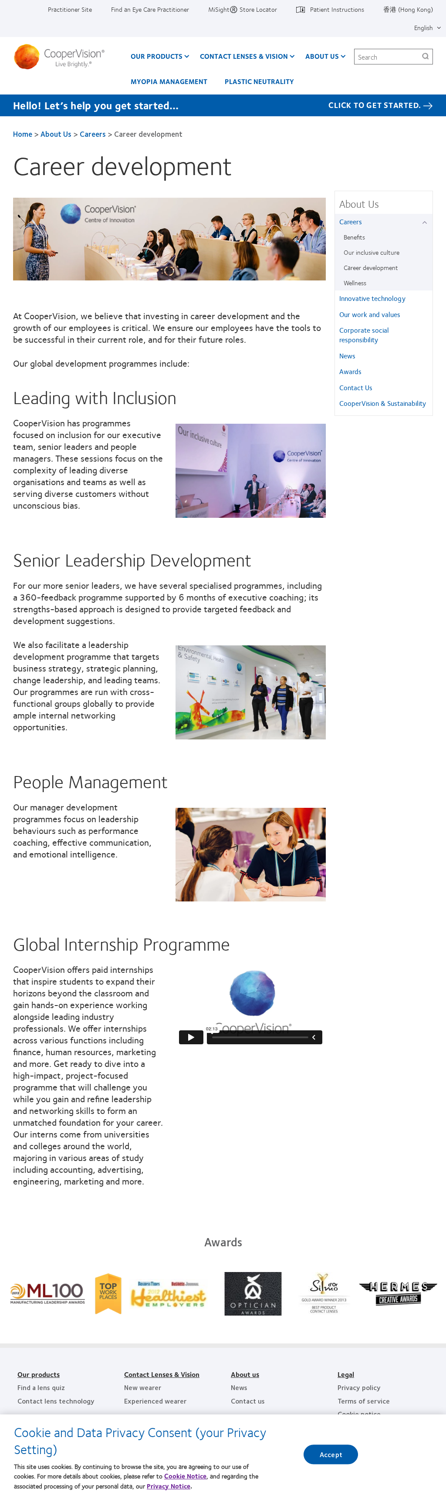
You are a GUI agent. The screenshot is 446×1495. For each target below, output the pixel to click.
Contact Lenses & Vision (244, 56)
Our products (38, 1374)
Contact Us (355, 387)
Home (22, 133)
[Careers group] (426, 222)
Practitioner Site (70, 9)
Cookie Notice (185, 1476)
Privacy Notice (168, 1486)
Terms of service (364, 1400)
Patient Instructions (337, 9)
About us (245, 1374)
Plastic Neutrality (259, 81)
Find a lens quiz (41, 1387)
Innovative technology (372, 298)
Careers (93, 133)
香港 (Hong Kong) (408, 9)
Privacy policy (359, 1387)
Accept (331, 1454)
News (347, 355)
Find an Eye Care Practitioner (150, 9)
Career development (371, 267)
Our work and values (369, 314)
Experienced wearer (155, 1400)
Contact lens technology (56, 1400)
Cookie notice (359, 1413)
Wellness (355, 282)
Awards (350, 371)
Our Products (156, 56)
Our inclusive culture (371, 252)
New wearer (142, 1387)
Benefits (354, 237)
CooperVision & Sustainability (382, 403)
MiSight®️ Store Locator (242, 9)
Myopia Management (169, 81)
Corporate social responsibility (364, 334)
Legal (346, 1374)
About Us (322, 56)
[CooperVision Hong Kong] (62, 57)
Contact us (248, 1400)
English (423, 27)
